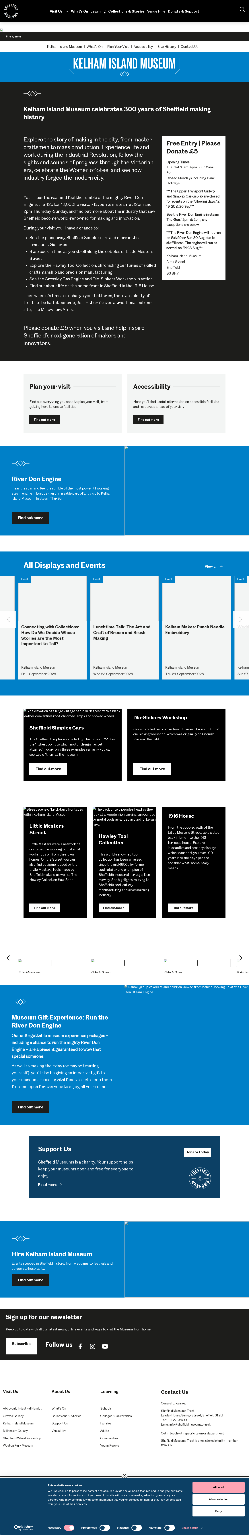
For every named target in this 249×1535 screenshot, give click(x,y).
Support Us (60, 1423)
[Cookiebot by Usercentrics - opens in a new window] (24, 1528)
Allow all (218, 1487)
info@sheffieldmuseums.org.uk (190, 1424)
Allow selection (218, 1499)
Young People (109, 1445)
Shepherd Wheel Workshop (22, 1438)
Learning (98, 11)
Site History (166, 47)
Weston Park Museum (18, 1445)
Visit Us (56, 11)
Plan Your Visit (118, 47)
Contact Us (189, 47)
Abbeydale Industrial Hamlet (22, 1408)
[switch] (105, 1528)
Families (105, 1423)
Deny (218, 1511)
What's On (79, 11)
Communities (109, 1438)
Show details (190, 1527)
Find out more (44, 419)
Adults (104, 1431)
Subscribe (21, 1343)
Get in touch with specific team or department (192, 1433)
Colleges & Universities (116, 1416)
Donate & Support (183, 11)
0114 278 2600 (176, 1420)
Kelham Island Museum (64, 47)
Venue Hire (156, 11)
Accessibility (143, 47)
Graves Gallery (13, 1416)
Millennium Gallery (15, 1431)
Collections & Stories (126, 11)
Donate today (197, 1152)
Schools (106, 1408)
